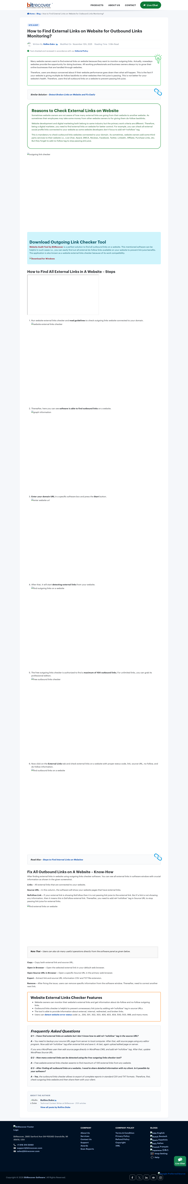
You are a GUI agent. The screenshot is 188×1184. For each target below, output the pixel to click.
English (161, 1132)
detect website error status (58, 1014)
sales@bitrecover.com (28, 1151)
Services (85, 1136)
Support (85, 1142)
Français (163, 1146)
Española (163, 1139)
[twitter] (139, 1177)
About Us (114, 5)
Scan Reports (87, 1148)
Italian (160, 1143)
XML (117, 1145)
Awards (84, 1145)
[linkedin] (146, 1177)
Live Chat (152, 5)
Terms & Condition (124, 1132)
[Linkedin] (57, 44)
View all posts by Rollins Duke (55, 1107)
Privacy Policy (122, 1136)
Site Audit (33, 25)
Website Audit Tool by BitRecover (46, 246)
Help (156, 1157)
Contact (130, 5)
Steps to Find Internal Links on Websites (63, 859)
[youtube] (153, 1177)
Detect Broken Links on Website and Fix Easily (72, 94)
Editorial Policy (81, 51)
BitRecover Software (34, 1177)
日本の (165, 1149)
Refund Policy (122, 1139)
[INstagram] (160, 1177)
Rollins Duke (49, 44)
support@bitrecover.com (29, 1147)
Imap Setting (160, 1153)
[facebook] (132, 1177)
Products (97, 5)
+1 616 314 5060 (25, 1144)
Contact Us (86, 1139)
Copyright (120, 1142)
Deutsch (162, 1136)
